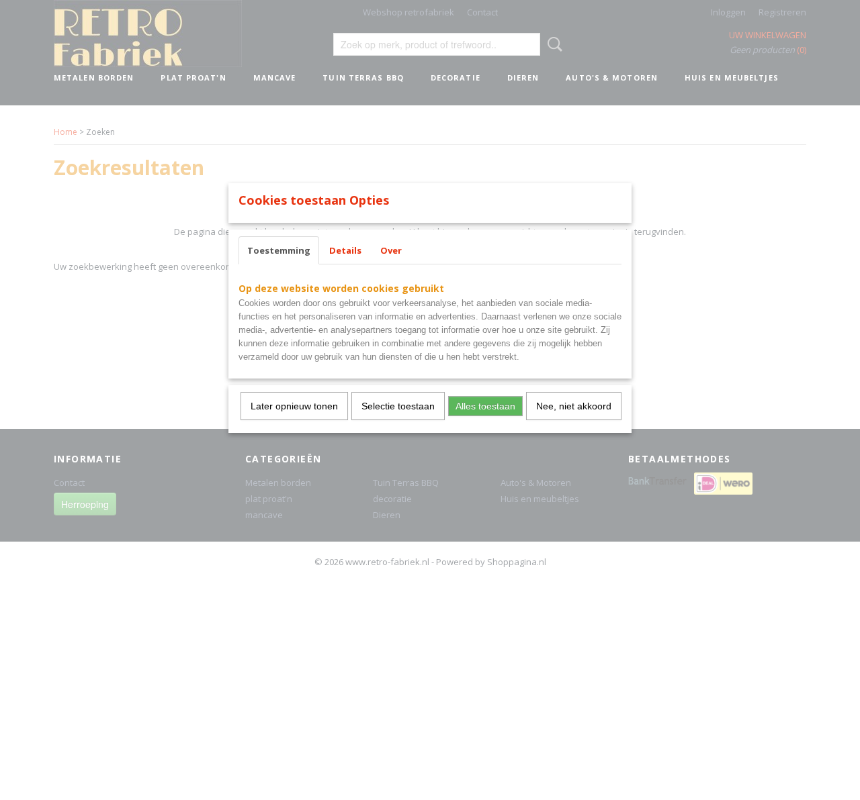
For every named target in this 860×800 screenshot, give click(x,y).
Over (391, 250)
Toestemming (278, 250)
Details (345, 250)
